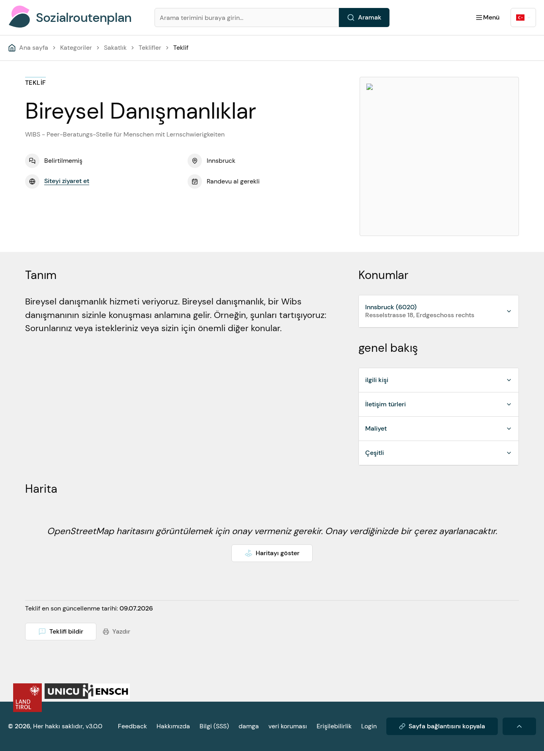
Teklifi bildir (66, 631)
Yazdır (121, 631)
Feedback (132, 726)
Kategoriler (76, 47)
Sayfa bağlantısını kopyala (447, 726)
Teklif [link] (180, 47)
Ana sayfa (33, 47)
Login (369, 726)
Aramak (370, 17)
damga (249, 726)
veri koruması (287, 726)
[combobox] (523, 17)
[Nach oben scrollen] (519, 726)
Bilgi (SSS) (214, 726)
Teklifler (150, 47)
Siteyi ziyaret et (66, 181)
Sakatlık (115, 47)
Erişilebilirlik (334, 726)
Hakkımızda (173, 726)
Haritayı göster (277, 553)
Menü (491, 17)
